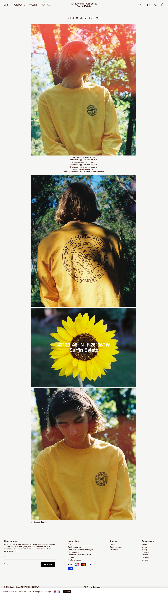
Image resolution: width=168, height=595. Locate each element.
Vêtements (19, 4)
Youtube (145, 554)
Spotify (144, 549)
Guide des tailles (74, 547)
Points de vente (116, 547)
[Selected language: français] (148, 4)
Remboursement (74, 552)
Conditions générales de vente (79, 554)
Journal (46, 4)
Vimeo (144, 547)
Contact (113, 544)
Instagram (145, 544)
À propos (71, 544)
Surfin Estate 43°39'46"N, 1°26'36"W (24, 587)
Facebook (145, 557)
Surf (6, 4)
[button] (148, 4)
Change (67, 591)
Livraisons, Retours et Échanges (80, 549)
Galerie (33, 4)
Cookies (71, 557)
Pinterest (145, 552)
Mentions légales (74, 560)
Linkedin (145, 560)
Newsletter (114, 549)
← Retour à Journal (39, 522)
